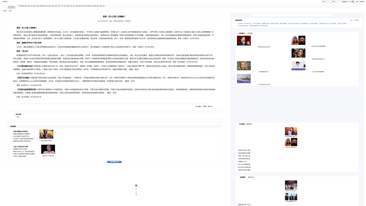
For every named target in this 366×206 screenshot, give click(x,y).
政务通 (86, 6)
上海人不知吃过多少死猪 (20, 146)
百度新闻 (356, 20)
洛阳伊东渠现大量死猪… (245, 170)
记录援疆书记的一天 (291, 201)
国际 (34, 6)
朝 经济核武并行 (264, 25)
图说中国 (251, 177)
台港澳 (41, 6)
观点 (53, 6)
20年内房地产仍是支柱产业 (21, 136)
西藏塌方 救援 (265, 23)
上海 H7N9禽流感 (256, 23)
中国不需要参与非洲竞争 (20, 131)
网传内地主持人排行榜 (264, 47)
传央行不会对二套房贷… (245, 150)
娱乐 (71, 6)
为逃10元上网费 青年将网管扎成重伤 (24, 154)
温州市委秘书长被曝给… (245, 153)
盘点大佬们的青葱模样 (318, 71)
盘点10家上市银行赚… (245, 167)
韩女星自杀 (333, 23)
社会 (47, 6)
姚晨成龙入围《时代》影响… (247, 204)
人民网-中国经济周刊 (118, 21)
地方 (56, 6)
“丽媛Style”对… (243, 161)
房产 (65, 6)
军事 (37, 6)
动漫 (101, 6)
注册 (357, 1)
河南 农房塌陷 (283, 23)
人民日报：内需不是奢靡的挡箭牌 (23, 138)
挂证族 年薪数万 (314, 23)
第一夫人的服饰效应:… (245, 164)
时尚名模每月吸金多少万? (318, 59)
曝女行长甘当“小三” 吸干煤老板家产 (24, 151)
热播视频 (242, 177)
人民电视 (249, 33)
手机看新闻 (128, 21)
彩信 (98, 6)
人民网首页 (5, 1)
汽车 (62, 6)
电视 (79, 6)
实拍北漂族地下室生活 (46, 140)
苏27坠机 (240, 23)
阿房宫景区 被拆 (274, 23)
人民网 (4, 10)
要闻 (26, 6)
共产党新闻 (21, 6)
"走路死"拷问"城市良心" (291, 190)
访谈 (92, 6)
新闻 (18, 117)
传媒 (76, 6)
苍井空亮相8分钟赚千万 (291, 136)
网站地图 (362, 1)
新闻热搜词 (238, 20)
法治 (31, 6)
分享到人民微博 (136, 191)
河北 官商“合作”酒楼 (293, 23)
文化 (74, 6)
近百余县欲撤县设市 (243, 25)
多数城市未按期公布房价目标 (22, 141)
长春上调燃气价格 (304, 23)
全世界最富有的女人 (264, 71)
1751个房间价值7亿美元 (264, 84)
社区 (82, 6)
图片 (50, 6)
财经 (59, 6)
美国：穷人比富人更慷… (245, 156)
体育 (68, 6)
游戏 (95, 6)
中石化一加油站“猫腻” (19, 156)
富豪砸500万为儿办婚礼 (20, 149)
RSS (104, 6)
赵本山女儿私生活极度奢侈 (318, 46)
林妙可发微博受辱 (254, 25)
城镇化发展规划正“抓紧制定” (21, 134)
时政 (29, 6)
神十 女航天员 (247, 23)
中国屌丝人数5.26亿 (324, 23)
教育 (44, 6)
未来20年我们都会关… (245, 158)
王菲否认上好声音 (341, 23)
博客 (89, 6)
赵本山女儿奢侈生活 (291, 147)
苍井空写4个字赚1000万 (48, 156)
